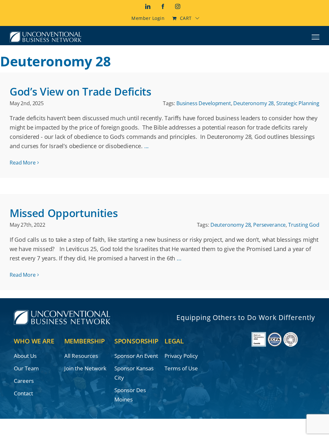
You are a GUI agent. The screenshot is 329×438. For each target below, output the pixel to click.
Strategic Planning (297, 103)
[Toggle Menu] (315, 37)
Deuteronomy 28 (253, 103)
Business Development (203, 103)
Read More (23, 162)
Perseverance (269, 224)
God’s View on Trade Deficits (80, 91)
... (146, 146)
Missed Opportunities (64, 213)
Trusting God (303, 224)
